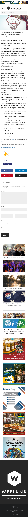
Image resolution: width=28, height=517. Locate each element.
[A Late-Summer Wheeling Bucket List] (14, 281)
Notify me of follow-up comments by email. (10, 224)
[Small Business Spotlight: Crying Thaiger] (14, 250)
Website (17, 213)
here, (13, 139)
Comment (3, 191)
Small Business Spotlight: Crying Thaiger (14, 257)
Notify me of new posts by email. (8, 230)
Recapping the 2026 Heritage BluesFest (14, 273)
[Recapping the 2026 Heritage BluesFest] (14, 266)
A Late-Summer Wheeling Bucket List (14, 288)
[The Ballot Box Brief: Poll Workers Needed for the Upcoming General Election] (14, 297)
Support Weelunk (14, 510)
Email (2, 213)
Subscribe (6, 510)
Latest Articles (14, 242)
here (2, 141)
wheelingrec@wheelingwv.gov (8, 147)
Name (2, 206)
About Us (14, 511)
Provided (3, 36)
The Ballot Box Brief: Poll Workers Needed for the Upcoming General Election (14, 304)
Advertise (22, 510)
